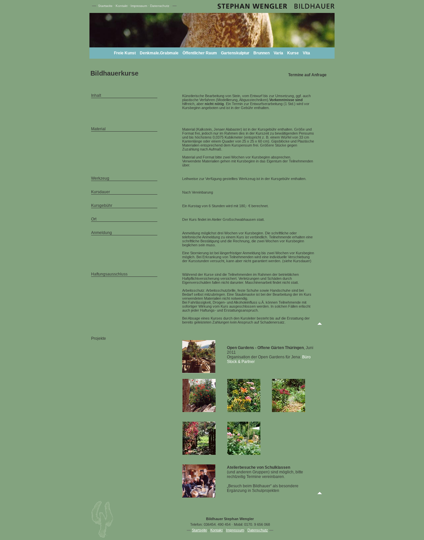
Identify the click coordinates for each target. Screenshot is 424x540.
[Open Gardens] (199, 410)
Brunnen (261, 53)
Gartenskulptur (235, 53)
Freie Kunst (125, 53)
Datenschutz (159, 6)
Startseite (105, 6)
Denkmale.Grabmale (159, 53)
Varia (278, 53)
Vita (306, 53)
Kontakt (122, 6)
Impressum (139, 6)
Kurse (293, 53)
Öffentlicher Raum (200, 53)
